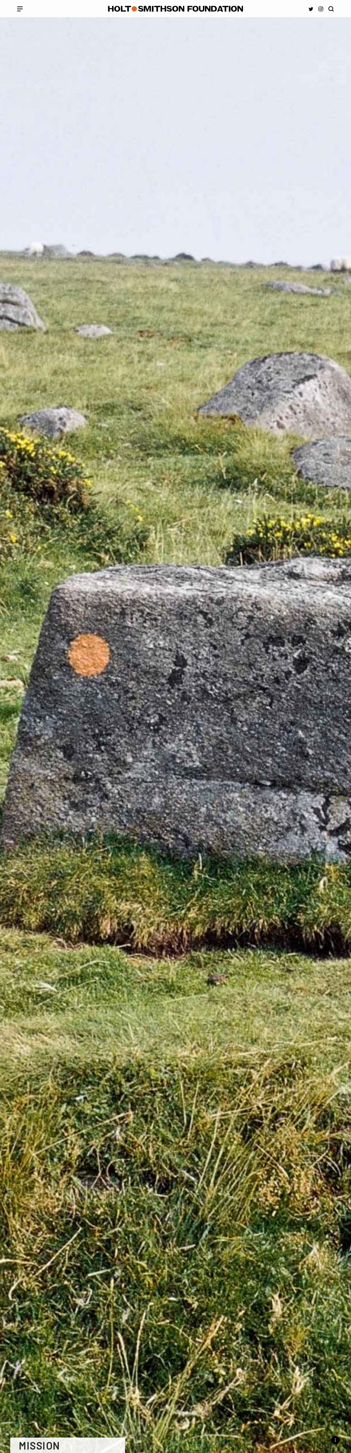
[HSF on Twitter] (310, 9)
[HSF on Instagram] (320, 9)
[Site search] (331, 9)
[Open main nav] (20, 9)
